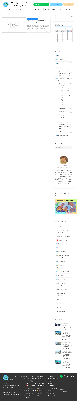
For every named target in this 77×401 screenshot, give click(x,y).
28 (58, 41)
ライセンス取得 (41, 383)
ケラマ (62, 102)
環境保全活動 (29, 393)
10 (66, 35)
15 (61, 37)
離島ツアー (63, 104)
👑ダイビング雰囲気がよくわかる (63, 257)
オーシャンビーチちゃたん (18, 4)
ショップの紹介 (30, 376)
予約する (69, 4)
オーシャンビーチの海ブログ (64, 79)
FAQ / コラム (56, 9)
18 (68, 37)
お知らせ (64, 63)
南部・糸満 (63, 100)
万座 (62, 92)
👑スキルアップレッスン (63, 266)
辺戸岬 (62, 85)
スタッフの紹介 (30, 378)
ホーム (59, 226)
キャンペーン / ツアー (23, 9)
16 (63, 37)
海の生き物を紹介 (65, 124)
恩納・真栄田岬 (64, 94)
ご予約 (27, 398)
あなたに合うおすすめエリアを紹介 (63, 284)
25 (68, 39)
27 (56, 41)
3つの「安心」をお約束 (63, 236)
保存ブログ (65, 128)
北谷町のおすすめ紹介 (65, 75)
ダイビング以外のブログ (65, 126)
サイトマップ (53, 395)
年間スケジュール (64, 56)
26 (71, 39)
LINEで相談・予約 (42, 4)
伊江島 (62, 87)
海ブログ (68, 9)
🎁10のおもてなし (62, 240)
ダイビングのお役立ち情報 (65, 70)
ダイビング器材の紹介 (65, 73)
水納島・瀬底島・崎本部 (66, 88)
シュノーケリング (64, 122)
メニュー (37, 9)
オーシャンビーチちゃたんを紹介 (63, 231)
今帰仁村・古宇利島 (65, 90)
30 (63, 41)
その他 (62, 106)
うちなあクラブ (61, 252)
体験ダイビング (65, 112)
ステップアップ (65, 110)
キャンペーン (64, 59)
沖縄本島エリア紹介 (62, 289)
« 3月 (56, 43)
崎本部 (62, 117)
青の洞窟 (63, 115)
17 (66, 37)
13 (56, 37)
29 (61, 41)
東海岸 (62, 99)
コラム (64, 67)
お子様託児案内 (30, 388)
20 (56, 39)
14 (58, 37)
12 (71, 35)
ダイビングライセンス (63, 271)
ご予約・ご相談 (61, 311)
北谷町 (62, 97)
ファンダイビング (65, 83)
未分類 (64, 132)
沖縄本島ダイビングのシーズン (63, 294)
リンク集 (28, 395)
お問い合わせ (57, 4)
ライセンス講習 (65, 108)
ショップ (8, 9)
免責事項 (52, 393)
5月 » (60, 43)
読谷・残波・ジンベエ (65, 95)
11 (68, 35)
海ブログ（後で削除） (64, 135)
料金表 (47, 9)
